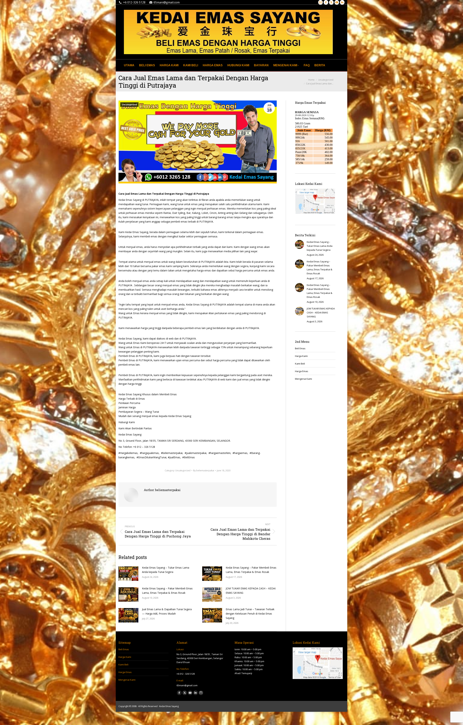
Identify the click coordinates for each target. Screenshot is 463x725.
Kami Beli (300, 363)
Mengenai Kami (303, 378)
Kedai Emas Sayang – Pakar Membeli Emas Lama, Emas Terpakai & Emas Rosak (251, 570)
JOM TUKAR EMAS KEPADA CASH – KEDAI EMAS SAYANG (251, 590)
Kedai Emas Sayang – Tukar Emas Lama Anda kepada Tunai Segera (165, 570)
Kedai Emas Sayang (169, 706)
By (203, 470)
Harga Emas (301, 371)
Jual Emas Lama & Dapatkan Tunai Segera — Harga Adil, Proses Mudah (167, 611)
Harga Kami (301, 356)
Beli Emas (300, 348)
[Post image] (128, 573)
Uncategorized (129, 104)
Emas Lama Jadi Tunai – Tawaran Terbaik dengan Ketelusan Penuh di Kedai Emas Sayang (250, 613)
